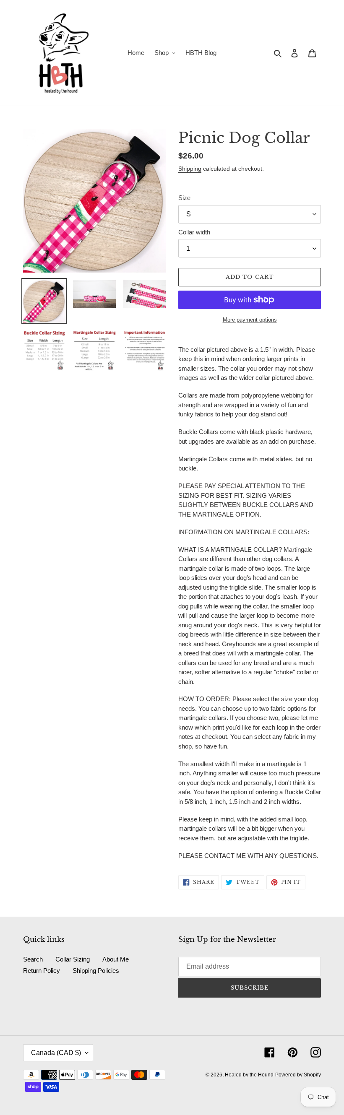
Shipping (189, 168)
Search (33, 959)
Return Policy (41, 970)
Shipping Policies (96, 970)
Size (184, 197)
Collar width (194, 232)
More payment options (250, 320)
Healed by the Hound (249, 1075)
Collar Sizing (72, 959)
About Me (115, 959)
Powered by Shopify (298, 1075)
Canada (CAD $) (56, 1052)
